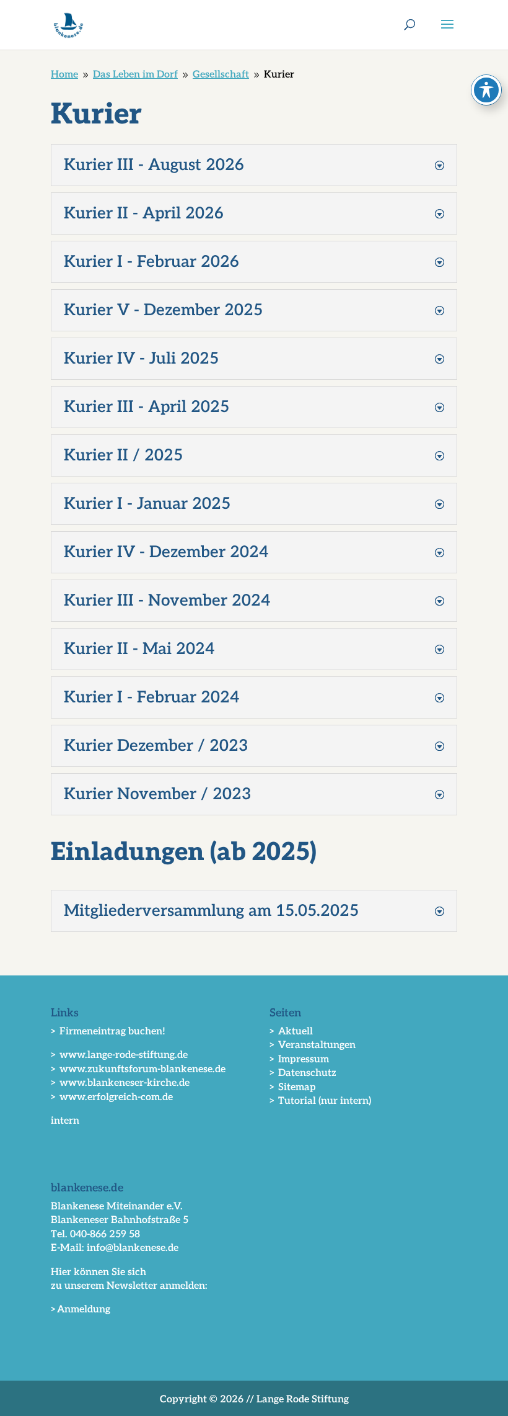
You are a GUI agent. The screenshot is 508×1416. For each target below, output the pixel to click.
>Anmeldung (80, 1309)
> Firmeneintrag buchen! (108, 1031)
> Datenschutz (302, 1073)
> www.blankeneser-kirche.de (120, 1083)
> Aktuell (291, 1031)
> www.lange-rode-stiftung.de (119, 1055)
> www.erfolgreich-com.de (112, 1097)
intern (65, 1121)
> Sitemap (292, 1087)
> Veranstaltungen (312, 1045)
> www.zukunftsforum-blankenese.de (138, 1069)
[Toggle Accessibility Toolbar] (486, 90)
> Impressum (299, 1059)
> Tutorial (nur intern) (320, 1101)
